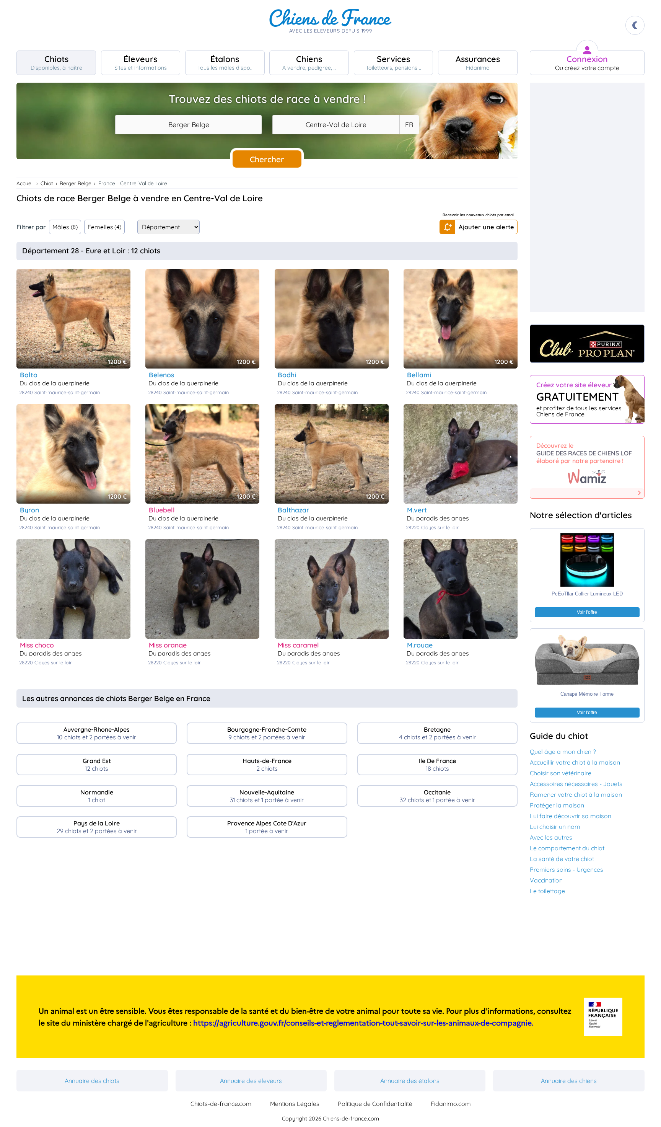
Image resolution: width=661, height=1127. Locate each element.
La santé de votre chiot (562, 859)
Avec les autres (551, 837)
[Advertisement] (267, 909)
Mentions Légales (294, 1103)
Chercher (267, 159)
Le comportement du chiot (567, 848)
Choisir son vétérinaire (560, 773)
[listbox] (408, 124)
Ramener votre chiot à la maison (576, 794)
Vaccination (546, 880)
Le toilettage (547, 891)
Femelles (105, 227)
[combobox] (188, 124)
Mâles (65, 227)
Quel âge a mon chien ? (563, 752)
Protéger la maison (557, 805)
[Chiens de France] (330, 25)
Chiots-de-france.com (221, 1103)
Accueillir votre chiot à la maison (575, 762)
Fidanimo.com (451, 1103)
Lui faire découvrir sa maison (570, 816)
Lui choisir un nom (555, 827)
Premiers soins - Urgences (566, 869)
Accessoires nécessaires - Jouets (576, 784)
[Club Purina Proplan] (587, 344)
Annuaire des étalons (410, 1081)
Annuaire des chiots (92, 1081)
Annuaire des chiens (569, 1081)
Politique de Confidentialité (375, 1103)
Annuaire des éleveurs (251, 1081)
